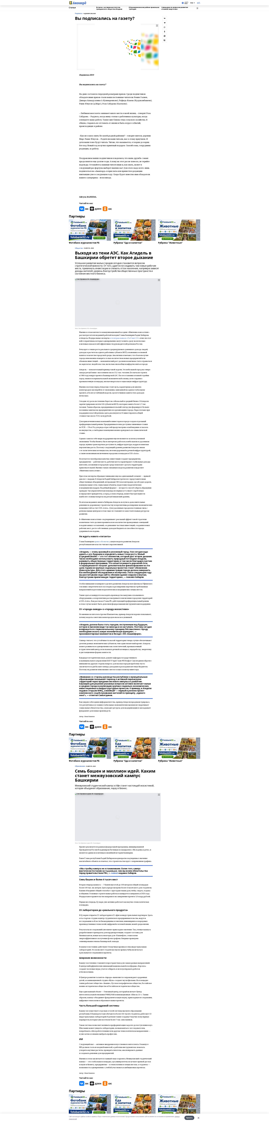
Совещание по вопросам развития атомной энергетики (174, 8)
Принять (189, 1118)
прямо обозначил (102, 541)
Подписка (78, 13)
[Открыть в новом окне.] (84, 208)
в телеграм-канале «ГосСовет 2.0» (124, 338)
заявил (114, 873)
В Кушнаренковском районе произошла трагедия (144, 8)
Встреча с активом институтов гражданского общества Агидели (109, 8)
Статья (72, 8)
